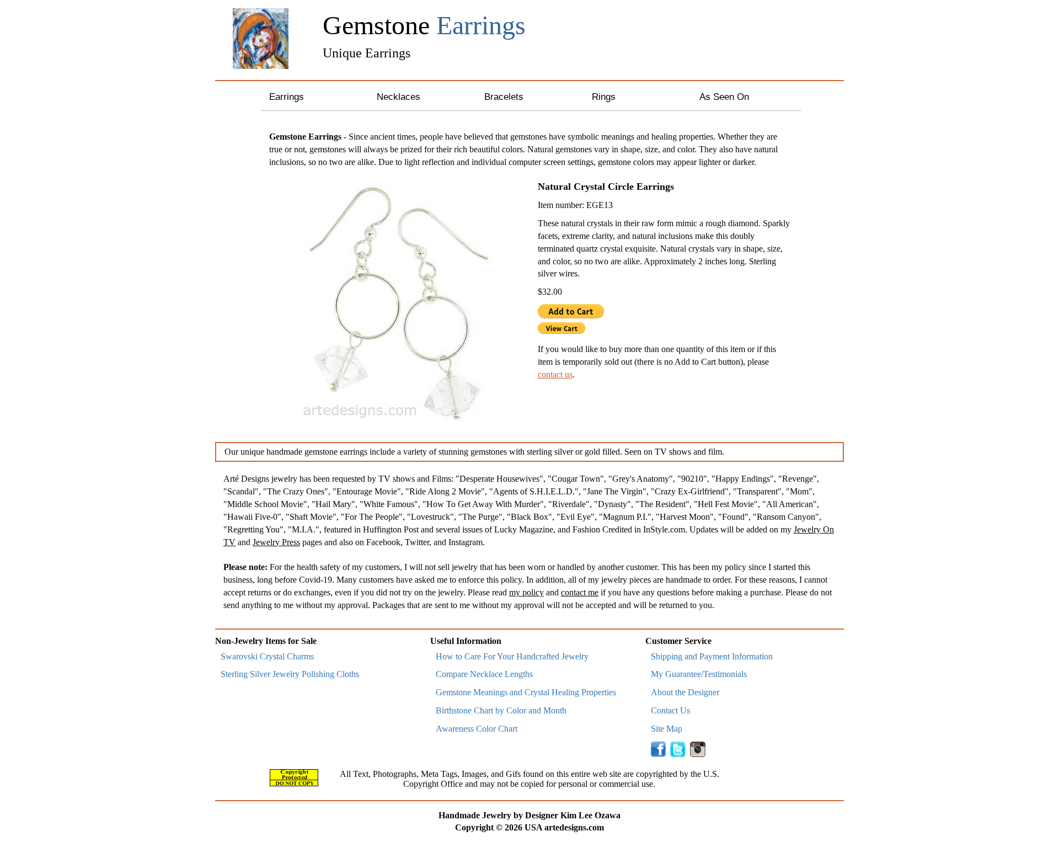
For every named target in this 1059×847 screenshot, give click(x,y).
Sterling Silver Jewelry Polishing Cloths (290, 674)
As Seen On (724, 97)
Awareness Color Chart (476, 728)
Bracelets (503, 97)
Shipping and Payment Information (712, 656)
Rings (604, 97)
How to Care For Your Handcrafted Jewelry (512, 656)
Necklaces (398, 97)
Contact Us (670, 710)
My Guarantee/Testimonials (699, 674)
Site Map (666, 728)
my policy (526, 592)
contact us (555, 374)
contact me (579, 592)
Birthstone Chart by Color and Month (501, 710)
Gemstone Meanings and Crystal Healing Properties (526, 692)
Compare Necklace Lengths (484, 674)
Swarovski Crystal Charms (267, 656)
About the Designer (685, 692)
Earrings (286, 97)
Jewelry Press (276, 542)
